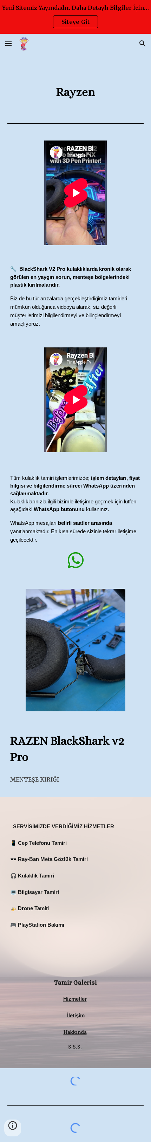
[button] (8, 43)
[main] (75, 92)
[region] (75, 17)
